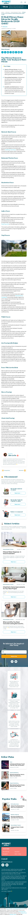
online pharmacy (21, 911)
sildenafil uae (24, 913)
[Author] (17, 455)
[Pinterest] (16, 661)
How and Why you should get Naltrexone (15, 908)
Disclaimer (17, 851)
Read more (17, 493)
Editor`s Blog (18, 854)
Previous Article (7, 470)
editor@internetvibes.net (6, 861)
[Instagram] (12, 661)
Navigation (5, 854)
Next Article (21, 470)
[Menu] (25, 2)
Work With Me (6, 851)
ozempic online (13, 914)
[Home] (6, 2)
